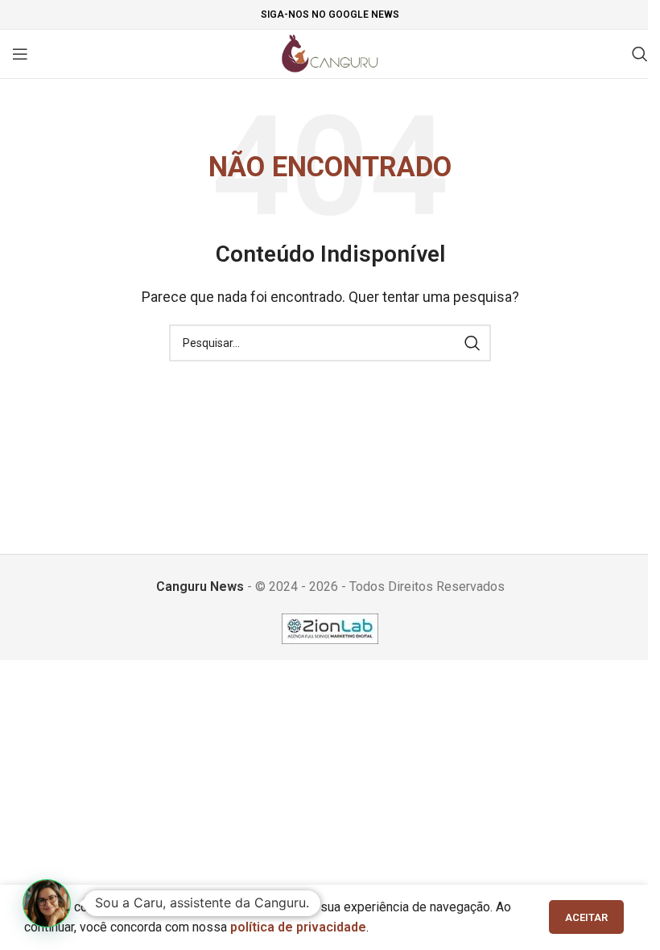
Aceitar (586, 917)
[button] (47, 903)
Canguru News (200, 586)
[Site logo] (330, 52)
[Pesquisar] (640, 54)
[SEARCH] (472, 342)
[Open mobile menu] (20, 54)
